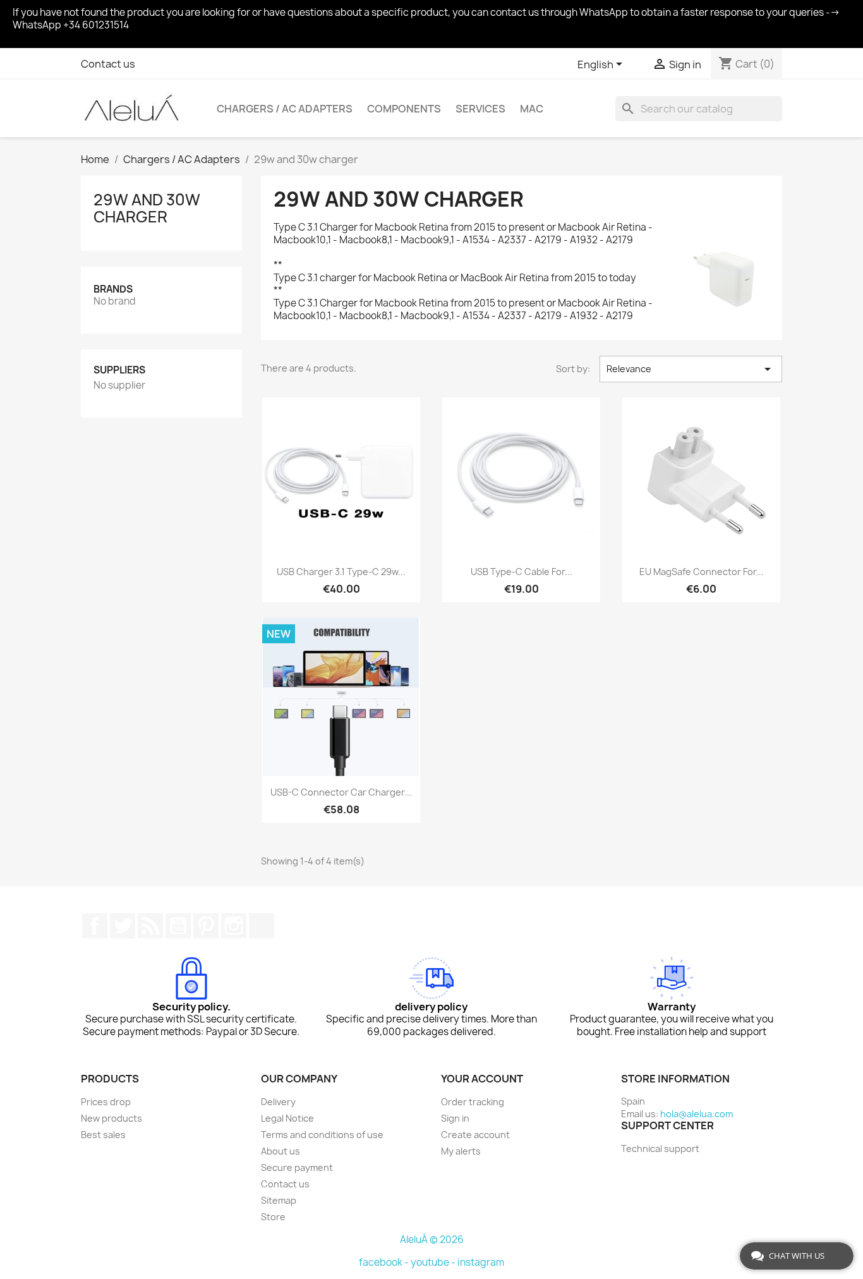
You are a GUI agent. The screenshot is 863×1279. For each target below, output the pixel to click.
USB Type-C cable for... (521, 572)
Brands (113, 289)
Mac (531, 109)
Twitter (122, 925)
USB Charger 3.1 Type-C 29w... (341, 572)
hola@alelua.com (696, 1114)
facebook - (385, 1262)
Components (404, 109)
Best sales (103, 1135)
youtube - (434, 1262)
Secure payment (297, 1167)
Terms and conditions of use (322, 1135)
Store (273, 1217)
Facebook (94, 925)
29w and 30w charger (147, 208)
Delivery (278, 1102)
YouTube (178, 925)
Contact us (108, 64)
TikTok (261, 925)
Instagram (233, 925)
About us (280, 1151)
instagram (480, 1262)
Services (480, 109)
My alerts (461, 1151)
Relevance (691, 369)
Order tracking (472, 1102)
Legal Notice (287, 1118)
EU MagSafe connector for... (701, 572)
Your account (482, 1079)
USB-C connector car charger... (341, 792)
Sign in (455, 1118)
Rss (150, 925)
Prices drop (106, 1102)
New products (111, 1118)
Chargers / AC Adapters (285, 109)
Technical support (660, 1149)
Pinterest (206, 925)
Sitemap (278, 1200)
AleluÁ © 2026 (432, 1239)
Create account (475, 1135)
